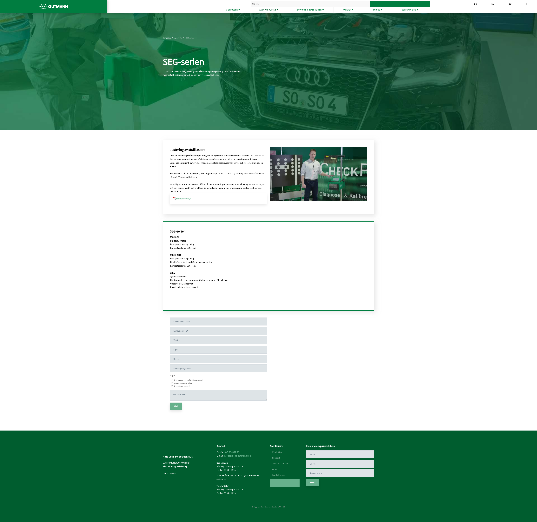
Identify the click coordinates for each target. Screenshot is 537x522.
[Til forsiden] (54, 6)
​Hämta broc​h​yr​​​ (183, 198)
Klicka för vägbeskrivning (175, 466)
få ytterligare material (182, 386)
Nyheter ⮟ (348, 10)
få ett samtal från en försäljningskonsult (188, 380)
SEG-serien (190, 38)
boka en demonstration (183, 383)
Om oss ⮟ (378, 10)
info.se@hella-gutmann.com (237, 455)
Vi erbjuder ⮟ (233, 10)
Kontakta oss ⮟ (410, 10)
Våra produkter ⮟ (268, 10)
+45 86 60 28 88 (232, 452)
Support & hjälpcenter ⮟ (310, 10)
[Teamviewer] (285, 483)
